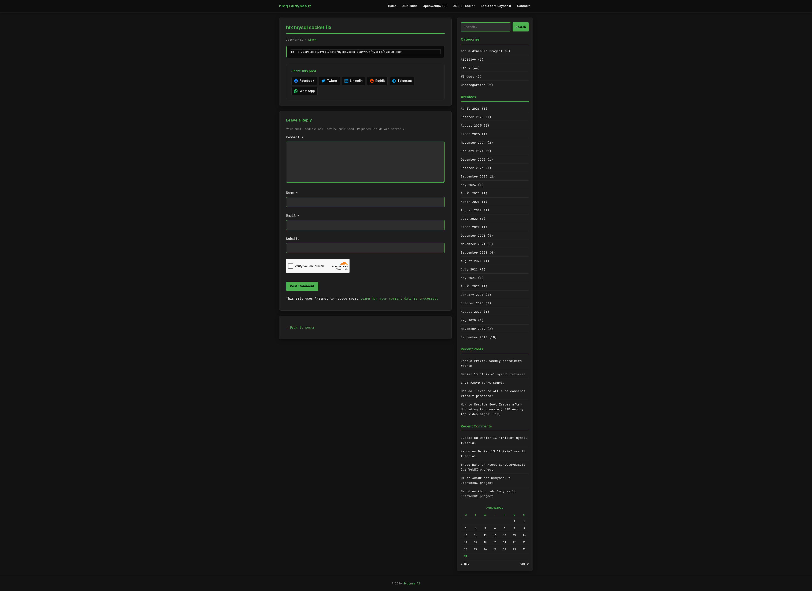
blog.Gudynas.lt (295, 6)
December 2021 (473, 235)
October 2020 (472, 303)
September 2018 (474, 337)
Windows (467, 76)
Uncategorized (473, 85)
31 (465, 556)
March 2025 (470, 134)
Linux (312, 39)
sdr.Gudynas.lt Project (482, 51)
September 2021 (474, 252)
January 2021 (472, 295)
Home (392, 6)
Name (292, 193)
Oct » (524, 564)
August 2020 (471, 312)
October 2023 (472, 168)
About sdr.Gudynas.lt (496, 6)
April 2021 (470, 286)
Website (292, 238)
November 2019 (473, 329)
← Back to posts (300, 327)
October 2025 (472, 117)
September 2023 (474, 176)
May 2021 (468, 278)
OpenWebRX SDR (435, 6)
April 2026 (470, 108)
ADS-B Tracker (464, 6)
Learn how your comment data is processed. (399, 298)
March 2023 (470, 202)
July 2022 (469, 219)
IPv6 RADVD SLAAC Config (483, 383)
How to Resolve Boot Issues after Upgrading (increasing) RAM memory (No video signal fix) (492, 409)
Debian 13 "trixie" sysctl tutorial (493, 374)
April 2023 (470, 193)
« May (465, 564)
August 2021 (471, 261)
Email (292, 215)
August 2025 (471, 125)
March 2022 (470, 227)
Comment (294, 137)
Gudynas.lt (411, 583)
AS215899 (409, 6)
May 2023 (468, 185)
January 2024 (472, 151)
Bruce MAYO (470, 465)
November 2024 (473, 143)
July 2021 (469, 269)
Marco (465, 451)
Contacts (523, 6)
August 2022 (471, 210)
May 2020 (468, 320)
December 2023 (473, 159)
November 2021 (473, 244)
